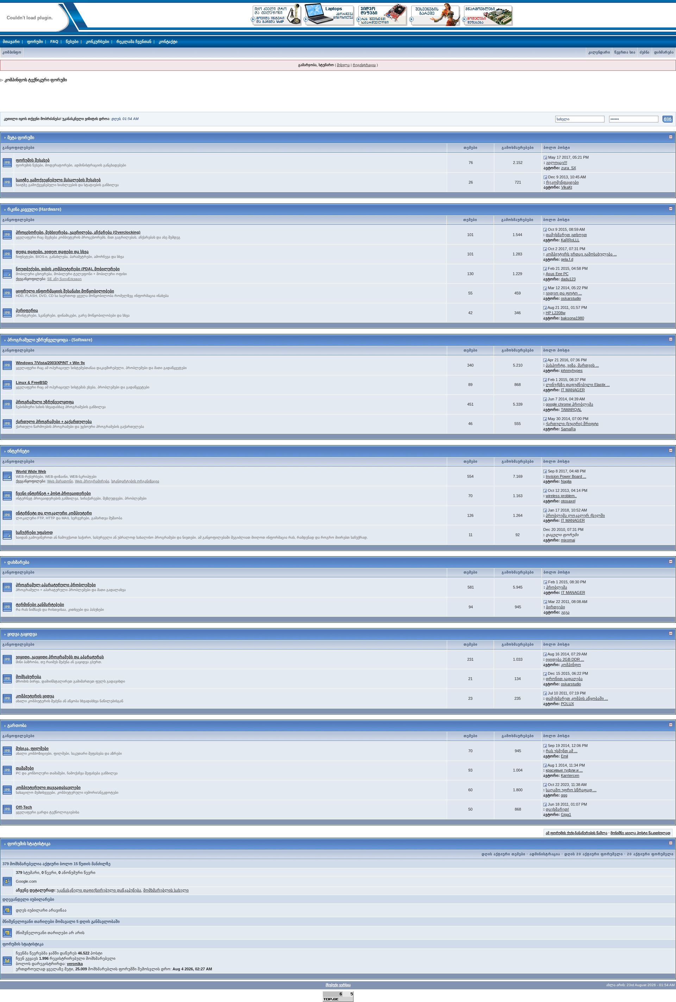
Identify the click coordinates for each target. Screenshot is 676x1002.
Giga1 (566, 814)
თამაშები (25, 768)
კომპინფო (11, 52)
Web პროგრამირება (92, 481)
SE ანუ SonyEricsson (64, 279)
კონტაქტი (168, 41)
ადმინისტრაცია (545, 854)
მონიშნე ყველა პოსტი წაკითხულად (640, 833)
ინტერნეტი (18, 451)
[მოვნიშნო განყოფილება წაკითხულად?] (7, 162)
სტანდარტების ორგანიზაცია (135, 481)
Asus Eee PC (557, 274)
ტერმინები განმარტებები (40, 604)
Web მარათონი (60, 481)
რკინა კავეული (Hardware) (34, 209)
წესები (72, 41)
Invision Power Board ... (566, 476)
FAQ (54, 41)
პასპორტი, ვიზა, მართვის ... (572, 365)
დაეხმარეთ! (557, 809)
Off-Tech (24, 807)
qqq (564, 795)
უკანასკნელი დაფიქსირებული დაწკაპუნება (99, 890)
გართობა (16, 725)
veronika (75, 964)
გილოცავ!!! (556, 162)
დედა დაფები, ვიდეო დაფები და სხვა (52, 251)
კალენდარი (599, 52)
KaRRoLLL (570, 240)
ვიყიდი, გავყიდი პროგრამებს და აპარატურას (60, 657)
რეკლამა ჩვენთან (134, 41)
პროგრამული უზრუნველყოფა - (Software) (49, 339)
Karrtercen (570, 775)
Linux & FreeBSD (32, 382)
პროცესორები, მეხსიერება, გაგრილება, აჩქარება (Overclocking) (78, 232)
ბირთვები (555, 607)
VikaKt (566, 187)
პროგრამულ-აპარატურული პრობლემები (56, 585)
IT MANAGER (573, 390)
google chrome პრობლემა (569, 404)
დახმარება (664, 52)
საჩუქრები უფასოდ (34, 532)
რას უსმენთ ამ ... (561, 751)
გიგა (565, 612)
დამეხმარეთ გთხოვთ (566, 235)
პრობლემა (556, 587)
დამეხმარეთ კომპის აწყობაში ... (577, 698)
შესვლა (343, 65)
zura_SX (568, 168)
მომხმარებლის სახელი (166, 890)
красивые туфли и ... (564, 770)
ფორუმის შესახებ (33, 160)
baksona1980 (572, 318)
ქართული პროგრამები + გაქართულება (54, 421)
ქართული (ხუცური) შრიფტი (572, 423)
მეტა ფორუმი (20, 137)
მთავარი (11, 41)
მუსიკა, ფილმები (32, 748)
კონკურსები (97, 41)
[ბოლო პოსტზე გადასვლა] (545, 157)
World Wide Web (31, 471)
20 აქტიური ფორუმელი (650, 854)
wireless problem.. (561, 496)
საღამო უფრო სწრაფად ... (571, 790)
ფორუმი (35, 41)
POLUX (567, 704)
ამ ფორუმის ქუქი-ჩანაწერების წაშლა (576, 833)
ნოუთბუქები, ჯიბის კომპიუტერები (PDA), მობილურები (68, 269)
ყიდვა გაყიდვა (22, 634)
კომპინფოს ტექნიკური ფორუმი (36, 79)
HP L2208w (555, 313)
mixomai (568, 540)
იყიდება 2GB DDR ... (565, 659)
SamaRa (568, 429)
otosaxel (568, 501)
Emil (564, 756)
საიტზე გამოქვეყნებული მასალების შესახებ (58, 180)
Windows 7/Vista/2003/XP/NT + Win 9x (50, 363)
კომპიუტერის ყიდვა (35, 696)
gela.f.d (567, 259)
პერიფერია (27, 310)
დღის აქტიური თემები (503, 854)
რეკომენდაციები (562, 182)
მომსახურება (28, 676)
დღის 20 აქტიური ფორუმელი (593, 854)
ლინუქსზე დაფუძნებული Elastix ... (578, 384)
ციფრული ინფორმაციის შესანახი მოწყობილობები (65, 291)
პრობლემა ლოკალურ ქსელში (575, 515)
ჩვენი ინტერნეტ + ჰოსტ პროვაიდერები (53, 493)
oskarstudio (571, 298)
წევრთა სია (624, 52)
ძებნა (645, 52)
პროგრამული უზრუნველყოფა (45, 402)
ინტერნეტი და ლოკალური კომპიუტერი (54, 513)
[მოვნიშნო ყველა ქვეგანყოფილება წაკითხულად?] (7, 273)
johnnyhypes (572, 370)
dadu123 (568, 279)
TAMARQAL (571, 409)
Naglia (566, 481)
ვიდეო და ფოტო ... (564, 293)
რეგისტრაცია (364, 65)
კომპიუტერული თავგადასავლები (48, 787)
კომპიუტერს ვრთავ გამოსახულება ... (581, 254)
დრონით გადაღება (564, 679)
